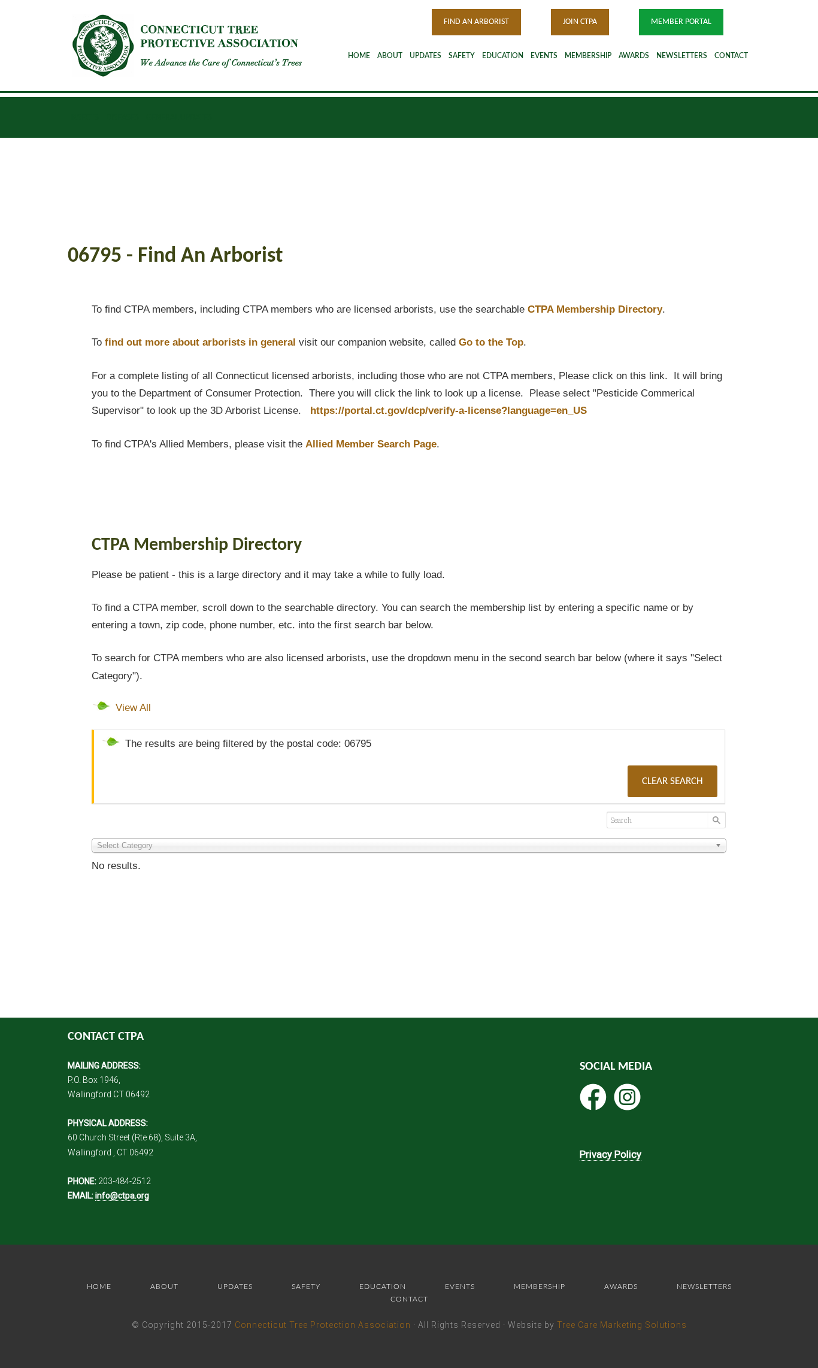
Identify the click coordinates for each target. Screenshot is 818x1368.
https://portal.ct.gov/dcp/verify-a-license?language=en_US (448, 410)
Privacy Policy (610, 1154)
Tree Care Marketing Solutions (622, 1325)
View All (133, 707)
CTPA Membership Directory (595, 309)
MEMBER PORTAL (681, 21)
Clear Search (672, 781)
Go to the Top (491, 342)
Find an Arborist (476, 21)
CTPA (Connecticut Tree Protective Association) (202, 45)
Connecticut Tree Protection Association (323, 1325)
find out (200, 342)
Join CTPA (580, 21)
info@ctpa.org (122, 1195)
